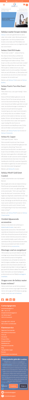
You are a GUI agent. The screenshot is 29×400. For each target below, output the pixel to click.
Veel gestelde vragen (7, 350)
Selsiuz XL (12, 169)
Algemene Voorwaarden (8, 330)
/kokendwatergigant (10, 392)
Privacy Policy (5, 339)
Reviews (3, 352)
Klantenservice (5, 343)
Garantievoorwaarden (7, 345)
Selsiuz (3, 35)
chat (10, 293)
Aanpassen (4, 386)
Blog (2, 347)
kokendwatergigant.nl (7, 308)
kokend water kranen (7, 227)
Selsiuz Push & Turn (14, 130)
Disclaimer (4, 337)
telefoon (19, 293)
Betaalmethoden (5, 341)
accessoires (15, 246)
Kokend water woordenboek (9, 354)
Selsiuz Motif (13, 213)
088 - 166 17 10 (5, 310)
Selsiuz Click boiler (7, 133)
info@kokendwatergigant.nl (9, 312)
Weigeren (23, 386)
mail (13, 293)
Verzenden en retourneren (8, 332)
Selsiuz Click (12, 80)
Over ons (3, 334)
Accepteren (13, 386)
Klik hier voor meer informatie (17, 380)
